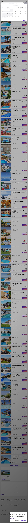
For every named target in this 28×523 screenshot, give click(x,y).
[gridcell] (11, 10)
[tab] (12, 5)
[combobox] (5, 3)
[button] (26, 1)
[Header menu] (26, 1)
